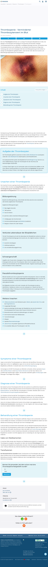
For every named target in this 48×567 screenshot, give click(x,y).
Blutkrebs (22, 221)
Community (9, 535)
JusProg (45, 547)
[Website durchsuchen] (39, 1)
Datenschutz (39, 559)
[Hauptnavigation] (45, 1)
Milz (29, 326)
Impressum (34, 559)
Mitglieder (15, 535)
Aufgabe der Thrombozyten (10, 94)
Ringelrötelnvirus (10, 304)
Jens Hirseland (6, 490)
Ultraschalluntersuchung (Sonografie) (10, 392)
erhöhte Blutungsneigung (30, 366)
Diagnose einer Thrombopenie (11, 102)
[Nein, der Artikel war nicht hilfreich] (25, 519)
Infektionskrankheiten (9, 302)
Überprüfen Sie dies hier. (28, 554)
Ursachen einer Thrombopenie (11, 97)
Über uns (30, 535)
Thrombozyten (21, 4)
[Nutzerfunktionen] (42, 1)
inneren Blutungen (36, 429)
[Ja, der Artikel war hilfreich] (22, 519)
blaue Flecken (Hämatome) (22, 370)
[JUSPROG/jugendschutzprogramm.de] (39, 540)
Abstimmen (7, 474)
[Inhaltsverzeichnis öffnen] (45, 554)
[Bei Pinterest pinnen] (39, 38)
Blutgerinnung (33, 159)
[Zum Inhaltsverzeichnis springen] (24, 176)
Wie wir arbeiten (41, 535)
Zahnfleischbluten (7, 370)
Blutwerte (15, 4)
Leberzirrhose (7, 323)
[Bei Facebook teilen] (8, 38)
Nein (6, 471)
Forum (4, 535)
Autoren (35, 535)
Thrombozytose (30, 143)
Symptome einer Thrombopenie (12, 99)
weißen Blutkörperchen (32, 154)
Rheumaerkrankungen (14, 321)
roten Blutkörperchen (13, 156)
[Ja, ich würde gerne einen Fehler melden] (24, 525)
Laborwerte (9, 4)
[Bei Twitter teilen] (24, 38)
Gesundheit (3, 4)
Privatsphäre (44, 559)
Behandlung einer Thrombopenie (12, 105)
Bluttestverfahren (5, 390)
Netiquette (20, 535)
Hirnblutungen (39, 372)
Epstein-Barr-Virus (37, 302)
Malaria (28, 302)
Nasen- (44, 369)
